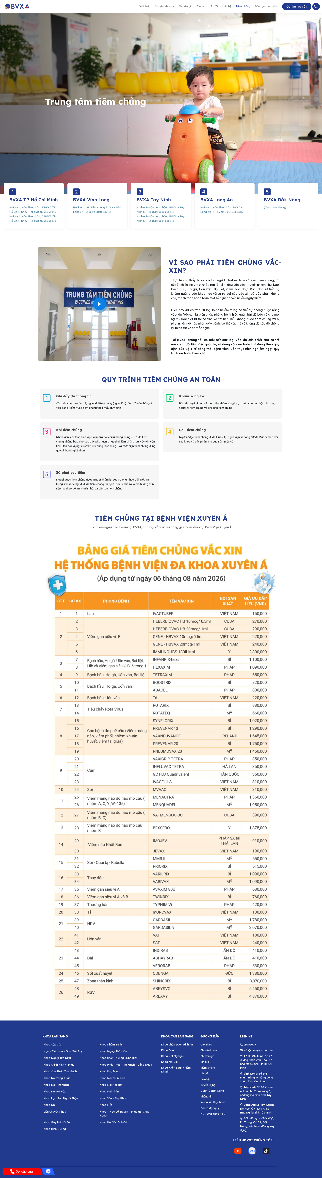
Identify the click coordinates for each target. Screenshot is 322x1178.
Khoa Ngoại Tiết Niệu (57, 1058)
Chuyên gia (185, 6)
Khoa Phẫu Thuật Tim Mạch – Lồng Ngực (126, 1064)
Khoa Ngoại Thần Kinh (114, 1051)
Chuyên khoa (163, 6)
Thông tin (206, 1096)
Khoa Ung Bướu (109, 1071)
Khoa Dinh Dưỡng (54, 1129)
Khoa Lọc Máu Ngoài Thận (60, 1098)
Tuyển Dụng (208, 1085)
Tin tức (201, 6)
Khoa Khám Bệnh (111, 1044)
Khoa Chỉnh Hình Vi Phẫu (58, 1064)
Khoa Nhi (49, 1105)
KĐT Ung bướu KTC (213, 1114)
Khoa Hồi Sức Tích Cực (114, 1122)
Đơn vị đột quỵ (210, 1108)
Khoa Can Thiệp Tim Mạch (60, 1071)
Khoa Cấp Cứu (52, 1044)
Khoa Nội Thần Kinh (112, 1078)
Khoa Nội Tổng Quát (56, 1078)
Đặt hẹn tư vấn (296, 6)
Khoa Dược (168, 1050)
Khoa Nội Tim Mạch (56, 1084)
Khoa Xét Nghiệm (172, 1056)
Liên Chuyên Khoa (54, 1111)
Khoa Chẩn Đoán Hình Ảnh (177, 1044)
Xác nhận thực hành (213, 1102)
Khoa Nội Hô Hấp (54, 1091)
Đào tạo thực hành (266, 6)
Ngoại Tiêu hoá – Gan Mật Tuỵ (62, 1051)
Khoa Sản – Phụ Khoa (113, 1098)
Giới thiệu (144, 6)
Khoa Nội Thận (109, 1091)
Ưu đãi (214, 6)
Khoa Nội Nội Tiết (111, 1084)
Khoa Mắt (106, 1105)
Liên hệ (226, 6)
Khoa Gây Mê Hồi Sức (57, 1122)
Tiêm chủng (243, 6)
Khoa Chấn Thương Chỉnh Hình (119, 1058)
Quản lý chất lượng (212, 1090)
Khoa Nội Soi (169, 1062)
